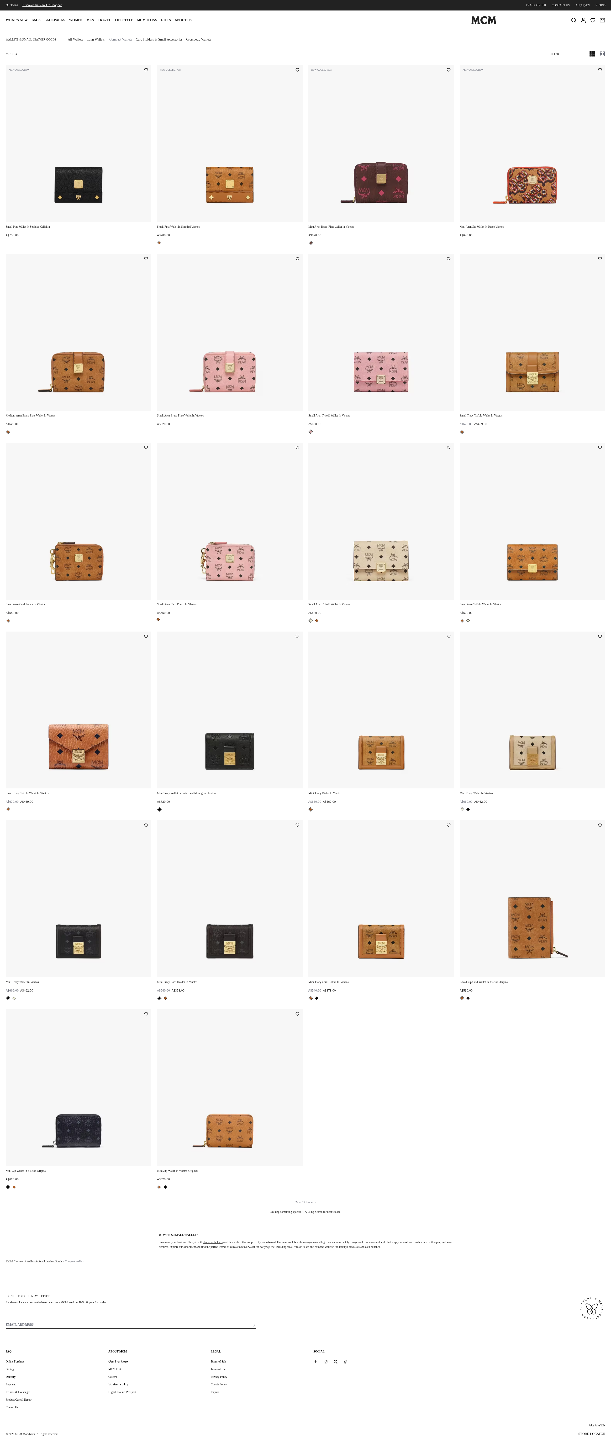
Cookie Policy (219, 1384)
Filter (554, 54)
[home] (483, 23)
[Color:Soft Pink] (310, 431)
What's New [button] (17, 20)
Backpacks (54, 20)
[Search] (574, 20)
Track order (536, 5)
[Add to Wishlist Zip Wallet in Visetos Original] (146, 1014)
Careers (112, 1376)
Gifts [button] (166, 20)
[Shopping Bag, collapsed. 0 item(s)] (602, 20)
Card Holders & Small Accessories (159, 39)
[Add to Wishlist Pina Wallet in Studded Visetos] (297, 70)
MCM (9, 1261)
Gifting (10, 1369)
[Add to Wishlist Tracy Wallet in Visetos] (448, 637)
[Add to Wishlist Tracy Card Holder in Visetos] (297, 825)
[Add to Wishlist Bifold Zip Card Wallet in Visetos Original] (600, 825)
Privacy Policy (219, 1376)
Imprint (215, 1392)
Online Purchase (15, 1361)
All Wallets (75, 39)
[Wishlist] (593, 20)
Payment (11, 1384)
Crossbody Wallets (198, 39)
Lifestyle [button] (124, 20)
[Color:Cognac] (159, 243)
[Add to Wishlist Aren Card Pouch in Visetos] (146, 448)
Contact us (561, 5)
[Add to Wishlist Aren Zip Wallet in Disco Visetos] (600, 70)
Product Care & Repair (19, 1399)
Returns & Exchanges (18, 1392)
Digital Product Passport (122, 1392)
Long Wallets (96, 39)
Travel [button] (104, 20)
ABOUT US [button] (183, 20)
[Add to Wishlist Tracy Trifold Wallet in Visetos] (600, 259)
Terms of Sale (218, 1361)
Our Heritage (118, 1361)
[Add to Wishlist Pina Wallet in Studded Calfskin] (146, 70)
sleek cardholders (213, 1242)
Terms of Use (218, 1369)
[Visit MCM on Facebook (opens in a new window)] (315, 1361)
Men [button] (90, 20)
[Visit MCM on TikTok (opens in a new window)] (345, 1361)
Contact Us (12, 1407)
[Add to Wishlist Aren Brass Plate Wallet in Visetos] (448, 70)
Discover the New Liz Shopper (42, 5)
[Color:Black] (159, 809)
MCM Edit (114, 1369)
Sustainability (118, 1384)
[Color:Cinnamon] (310, 243)
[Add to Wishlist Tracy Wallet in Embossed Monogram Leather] (297, 637)
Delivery (11, 1376)
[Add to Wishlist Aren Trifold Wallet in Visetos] (448, 259)
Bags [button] (36, 20)
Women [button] (76, 20)
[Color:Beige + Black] (310, 620)
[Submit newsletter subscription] (253, 1325)
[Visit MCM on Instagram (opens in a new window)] (325, 1361)
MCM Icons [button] (147, 20)
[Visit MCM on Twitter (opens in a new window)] (335, 1361)
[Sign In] (583, 20)
